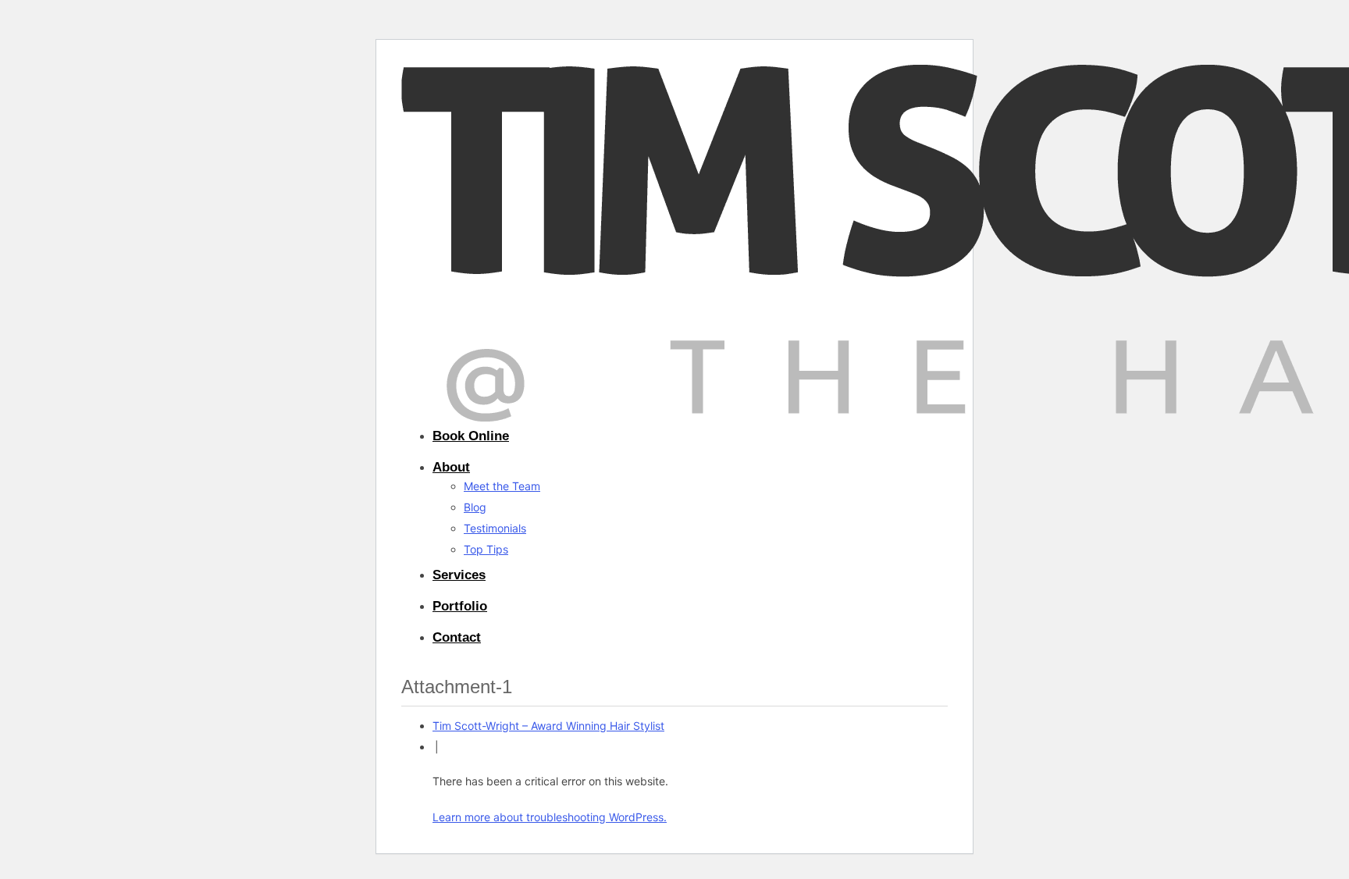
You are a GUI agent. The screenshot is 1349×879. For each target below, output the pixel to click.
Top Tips (486, 549)
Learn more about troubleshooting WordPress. (549, 817)
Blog (475, 507)
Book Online (470, 436)
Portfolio (459, 606)
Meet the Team (502, 486)
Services (459, 575)
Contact (456, 637)
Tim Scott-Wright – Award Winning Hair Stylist (548, 725)
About (451, 467)
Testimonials (495, 528)
